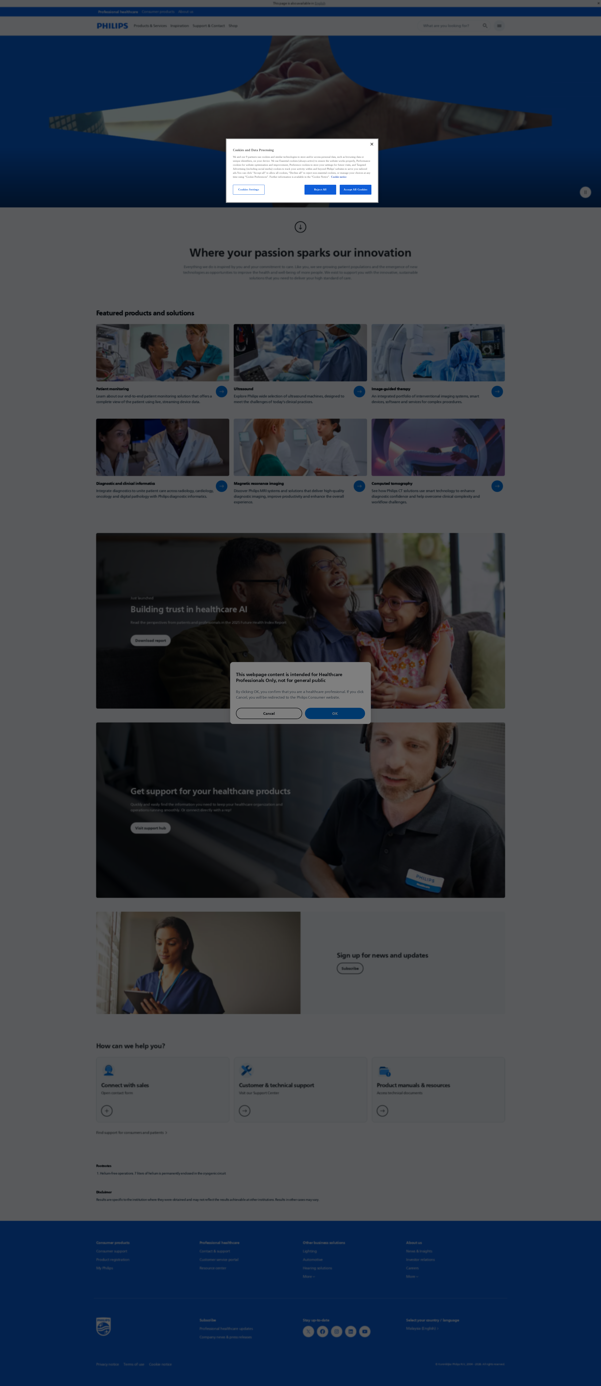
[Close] (372, 144)
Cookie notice (339, 176)
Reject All (320, 189)
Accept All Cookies (355, 189)
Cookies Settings (248, 189)
